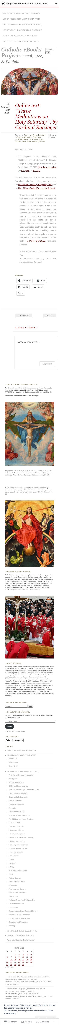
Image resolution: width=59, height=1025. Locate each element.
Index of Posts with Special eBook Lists (21, 13)
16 (19, 959)
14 (11, 959)
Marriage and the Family (18, 870)
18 (27, 959)
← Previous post (23, 316)
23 (19, 962)
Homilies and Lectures (17, 841)
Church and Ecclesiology (18, 793)
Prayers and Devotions (17, 892)
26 (31, 962)
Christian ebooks (30, 388)
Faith (31, 139)
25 (27, 962)
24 (23, 962)
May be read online (47, 167)
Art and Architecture (16, 782)
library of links (17, 388)
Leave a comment (52, 136)
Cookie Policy (10, 1013)
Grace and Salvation (16, 826)
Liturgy (11, 867)
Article (20, 137)
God (36, 139)
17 (23, 959)
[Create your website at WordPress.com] (29, 3)
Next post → (50, 316)
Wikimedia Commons (25, 670)
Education (12, 808)
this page (25, 170)
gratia (49, 473)
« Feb (7, 967)
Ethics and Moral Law (17, 812)
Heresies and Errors (16, 830)
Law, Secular (13, 856)
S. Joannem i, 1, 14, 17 (40, 475)
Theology (12, 926)
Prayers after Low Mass (19, 589)
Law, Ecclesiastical (16, 852)
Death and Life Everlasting (18, 797)
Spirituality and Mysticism (18, 922)
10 (23, 957)
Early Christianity (15, 801)
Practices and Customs (17, 889)
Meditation (26, 141)
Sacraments (13, 907)
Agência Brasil (35, 673)
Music (11, 874)
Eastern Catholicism (16, 804)
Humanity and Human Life (18, 845)
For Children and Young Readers (21, 819)
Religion (42, 141)
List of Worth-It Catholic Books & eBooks (22, 30)
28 (11, 965)
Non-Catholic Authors (17, 881)
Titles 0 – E (13, 759)
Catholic (28, 137)
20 (7, 962)
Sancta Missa (34, 589)
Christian (37, 137)
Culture (18, 139)
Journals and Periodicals (18, 848)
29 (15, 965)
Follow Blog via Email (18, 712)
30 (19, 965)
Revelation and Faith (16, 904)
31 (23, 965)
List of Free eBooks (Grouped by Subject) (22, 24)
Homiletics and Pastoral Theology (21, 837)
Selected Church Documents (19, 915)
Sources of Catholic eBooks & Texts (20, 36)
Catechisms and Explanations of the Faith (24, 790)
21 (11, 962)
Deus (46, 471)
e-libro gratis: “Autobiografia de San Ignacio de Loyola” (27, 977)
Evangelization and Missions (19, 815)
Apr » (13, 967)
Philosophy (13, 885)
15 (15, 959)
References (13, 896)
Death (25, 139)
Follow (9, 726)
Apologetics (13, 779)
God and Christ (14, 823)
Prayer (35, 141)
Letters (11, 859)
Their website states (22, 675)
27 (7, 965)
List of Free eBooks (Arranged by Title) (21, 19)
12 (31, 957)
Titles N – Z (13, 766)
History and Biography (17, 834)
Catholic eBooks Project (21, 52)
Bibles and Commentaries (18, 786)
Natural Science (15, 878)
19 (31, 959)
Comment (47, 364)
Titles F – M (13, 762)
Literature (12, 863)
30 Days (36, 170)
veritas (7, 475)
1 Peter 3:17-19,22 (35, 241)
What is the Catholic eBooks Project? (21, 41)
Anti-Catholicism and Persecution (21, 775)
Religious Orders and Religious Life (22, 900)
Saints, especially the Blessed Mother (22, 911)
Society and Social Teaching (19, 918)
